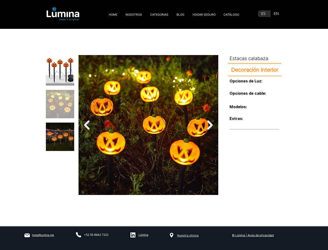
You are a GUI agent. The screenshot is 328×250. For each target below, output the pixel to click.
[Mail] (27, 235)
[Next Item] (210, 125)
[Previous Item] (87, 125)
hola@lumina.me (43, 235)
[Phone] (78, 234)
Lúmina (143, 235)
